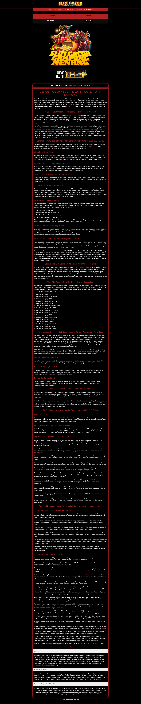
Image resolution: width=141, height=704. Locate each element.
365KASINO (69, 106)
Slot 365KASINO (80, 267)
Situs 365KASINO (92, 146)
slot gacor (95, 339)
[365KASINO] (70, 6)
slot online (83, 287)
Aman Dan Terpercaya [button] (40, 669)
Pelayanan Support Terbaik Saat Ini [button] (44, 684)
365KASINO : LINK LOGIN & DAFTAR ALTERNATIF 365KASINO (70, 9)
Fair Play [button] (36, 651)
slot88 (88, 515)
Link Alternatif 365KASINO (73, 115)
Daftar (88, 21)
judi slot (97, 643)
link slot (103, 628)
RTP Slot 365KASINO (67, 418)
